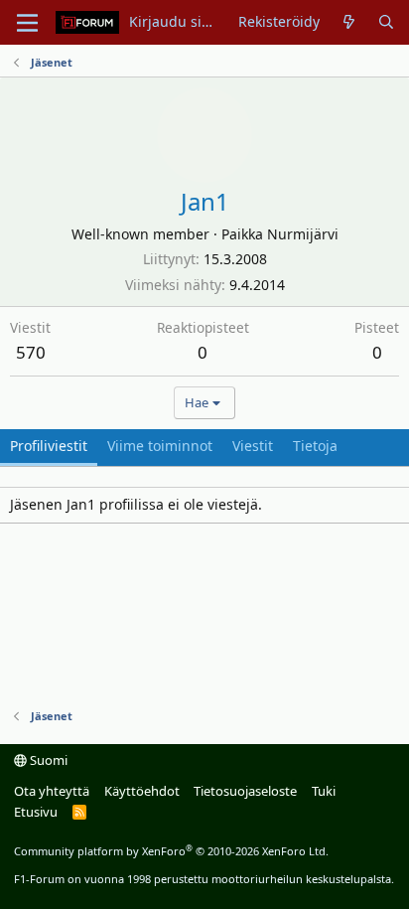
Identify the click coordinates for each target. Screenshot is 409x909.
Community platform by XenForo (171, 850)
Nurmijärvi (303, 234)
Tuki (324, 791)
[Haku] (386, 22)
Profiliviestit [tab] (48, 445)
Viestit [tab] (252, 445)
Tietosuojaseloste (245, 791)
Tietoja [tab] (315, 445)
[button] (27, 23)
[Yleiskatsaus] (348, 22)
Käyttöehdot (142, 791)
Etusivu (36, 812)
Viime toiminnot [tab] (159, 445)
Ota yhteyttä (51, 791)
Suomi (47, 760)
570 (31, 352)
